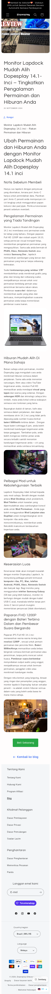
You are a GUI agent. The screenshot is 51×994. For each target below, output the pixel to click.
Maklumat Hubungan (27, 990)
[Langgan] (40, 892)
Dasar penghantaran (38, 985)
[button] (7, 14)
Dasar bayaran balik (23, 981)
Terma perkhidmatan (17, 985)
